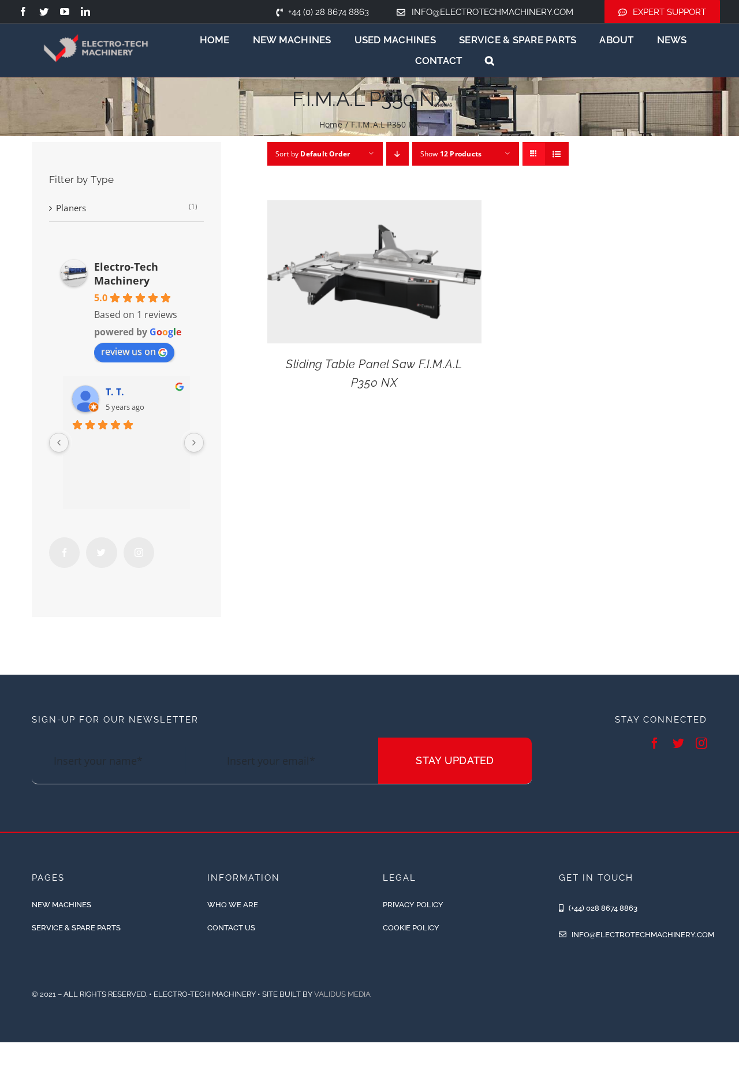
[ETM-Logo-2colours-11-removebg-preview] (96, 25)
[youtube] (64, 11)
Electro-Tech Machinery (126, 273)
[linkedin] (85, 11)
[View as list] (557, 154)
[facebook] (23, 11)
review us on (128, 351)
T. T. (115, 392)
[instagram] (701, 743)
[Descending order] (397, 154)
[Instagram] (139, 552)
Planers (71, 208)
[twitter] (43, 11)
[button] (489, 60)
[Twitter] (101, 552)
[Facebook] (64, 552)
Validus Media (342, 994)
